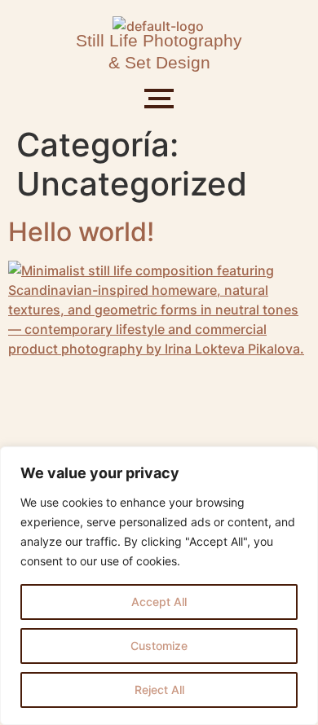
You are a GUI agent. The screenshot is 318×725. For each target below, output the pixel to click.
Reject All (159, 689)
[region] (159, 585)
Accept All (159, 602)
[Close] (301, 460)
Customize (159, 645)
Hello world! (81, 232)
